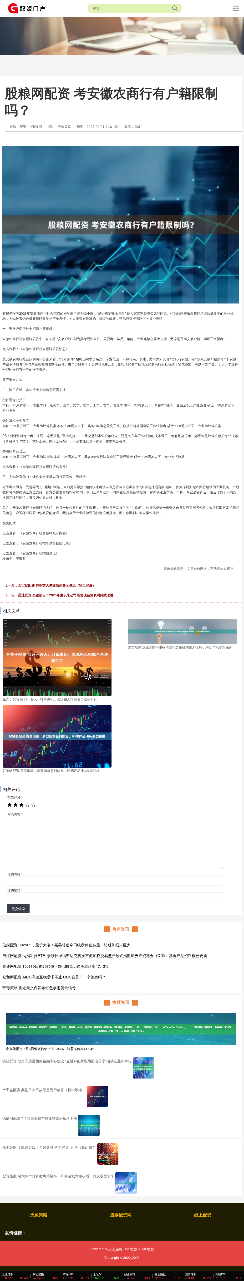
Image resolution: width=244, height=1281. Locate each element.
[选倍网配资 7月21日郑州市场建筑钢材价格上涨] (89, 1125)
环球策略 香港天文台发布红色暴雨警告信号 (39, 987)
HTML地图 (146, 1249)
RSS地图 (130, 1249)
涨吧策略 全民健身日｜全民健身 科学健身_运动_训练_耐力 (49, 1147)
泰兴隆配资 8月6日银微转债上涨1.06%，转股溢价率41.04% (50, 1048)
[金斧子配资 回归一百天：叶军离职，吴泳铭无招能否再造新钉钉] (57, 656)
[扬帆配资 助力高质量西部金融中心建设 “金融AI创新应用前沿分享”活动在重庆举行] (143, 1068)
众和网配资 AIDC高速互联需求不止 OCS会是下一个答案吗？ (54, 977)
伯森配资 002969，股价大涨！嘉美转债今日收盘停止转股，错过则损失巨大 (66, 945)
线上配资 (202, 1215)
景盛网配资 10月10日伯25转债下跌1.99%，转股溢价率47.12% (55, 966)
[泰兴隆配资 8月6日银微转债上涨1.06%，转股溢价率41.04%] (121, 1028)
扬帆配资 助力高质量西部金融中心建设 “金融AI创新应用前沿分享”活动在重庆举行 (67, 1060)
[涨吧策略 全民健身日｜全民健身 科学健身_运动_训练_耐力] (107, 1154)
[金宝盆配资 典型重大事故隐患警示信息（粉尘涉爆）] (97, 1096)
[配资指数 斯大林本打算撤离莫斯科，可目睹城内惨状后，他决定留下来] (126, 1183)
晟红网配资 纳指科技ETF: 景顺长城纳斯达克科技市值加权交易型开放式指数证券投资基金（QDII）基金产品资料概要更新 (104, 955)
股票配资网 (121, 1215)
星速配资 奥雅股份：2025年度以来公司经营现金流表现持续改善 (65, 594)
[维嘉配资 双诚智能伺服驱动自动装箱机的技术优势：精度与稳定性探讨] (182, 631)
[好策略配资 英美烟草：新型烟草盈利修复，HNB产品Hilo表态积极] (57, 735)
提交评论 (18, 908)
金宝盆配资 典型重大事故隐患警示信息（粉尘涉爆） (57, 585)
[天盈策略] (28, 7)
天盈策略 (38, 1215)
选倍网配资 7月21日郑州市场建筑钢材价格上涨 (39, 1118)
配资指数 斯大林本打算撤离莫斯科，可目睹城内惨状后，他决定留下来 (58, 1175)
